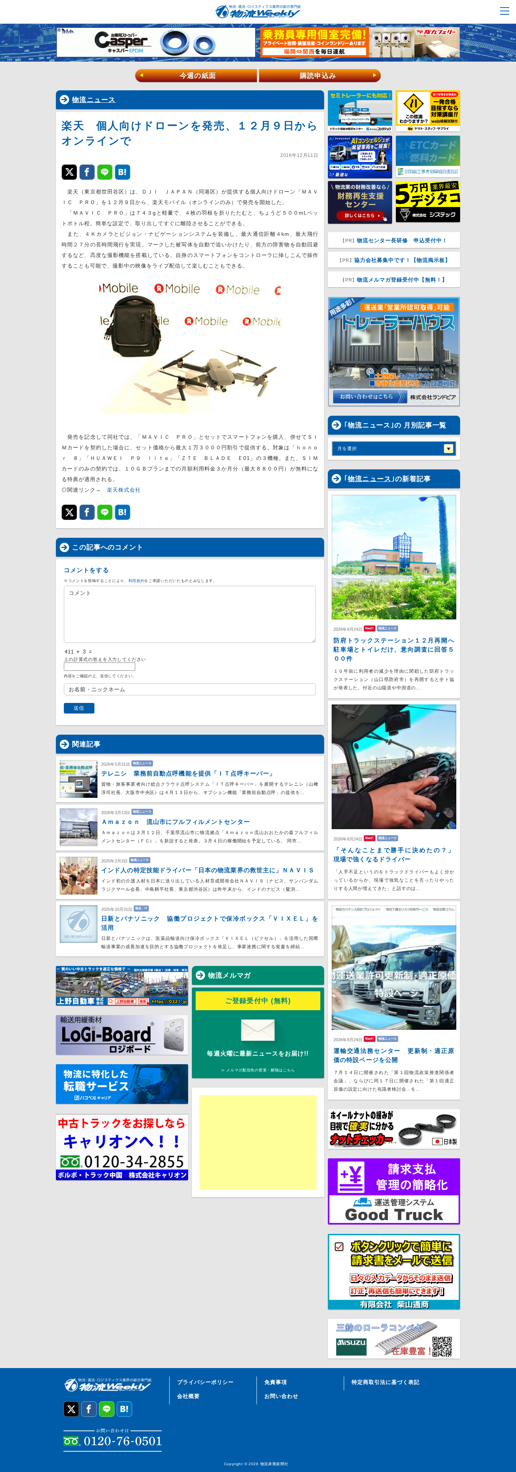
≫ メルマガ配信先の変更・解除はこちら (258, 1070)
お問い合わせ (281, 1396)
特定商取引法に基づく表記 (386, 1382)
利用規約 (136, 581)
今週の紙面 (177, 75)
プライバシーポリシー (205, 1382)
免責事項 (275, 1382)
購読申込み (338, 75)
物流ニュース (94, 100)
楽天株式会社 (124, 490)
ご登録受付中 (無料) (258, 1001)
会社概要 (188, 1396)
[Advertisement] (258, 1142)
